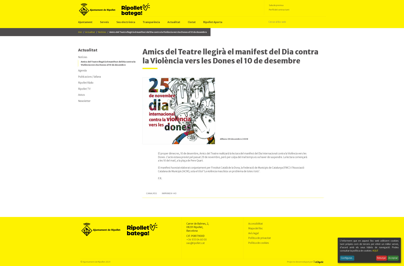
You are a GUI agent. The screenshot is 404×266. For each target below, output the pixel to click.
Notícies (102, 32)
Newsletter (84, 100)
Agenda (82, 70)
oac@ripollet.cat (195, 243)
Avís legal (253, 233)
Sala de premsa (276, 5)
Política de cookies (258, 242)
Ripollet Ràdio (85, 82)
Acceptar (393, 258)
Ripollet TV (84, 88)
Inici (80, 32)
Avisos (81, 94)
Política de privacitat (259, 238)
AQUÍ (375, 250)
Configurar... (347, 258)
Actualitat (90, 32)
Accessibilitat (255, 223)
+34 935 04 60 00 (196, 239)
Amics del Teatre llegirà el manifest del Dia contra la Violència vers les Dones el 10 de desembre (108, 63)
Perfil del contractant (279, 9)
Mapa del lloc (255, 228)
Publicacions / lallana (89, 76)
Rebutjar (381, 258)
